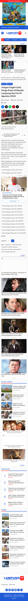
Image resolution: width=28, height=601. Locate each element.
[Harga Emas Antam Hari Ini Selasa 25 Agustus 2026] (6, 397)
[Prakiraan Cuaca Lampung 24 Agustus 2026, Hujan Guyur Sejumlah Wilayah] (5, 564)
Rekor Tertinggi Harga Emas (8, 251)
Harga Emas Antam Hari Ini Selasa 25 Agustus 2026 (18, 396)
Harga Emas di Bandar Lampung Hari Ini (11, 249)
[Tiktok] (21, 590)
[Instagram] (9, 590)
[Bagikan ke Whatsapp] (10, 106)
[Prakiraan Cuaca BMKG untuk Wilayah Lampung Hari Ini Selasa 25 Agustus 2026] (6, 406)
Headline (7, 39)
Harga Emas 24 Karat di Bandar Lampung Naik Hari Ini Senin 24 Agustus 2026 (17, 540)
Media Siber (12, 584)
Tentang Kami (4, 584)
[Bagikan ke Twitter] (6, 106)
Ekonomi (4, 84)
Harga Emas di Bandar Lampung (9, 247)
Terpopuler (15, 39)
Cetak (4, 102)
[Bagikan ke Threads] (17, 106)
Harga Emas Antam (17, 244)
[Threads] (12, 590)
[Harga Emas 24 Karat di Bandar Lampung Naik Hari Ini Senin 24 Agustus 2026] (6, 415)
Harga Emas (8, 244)
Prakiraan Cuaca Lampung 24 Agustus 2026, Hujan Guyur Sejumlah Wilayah (16, 489)
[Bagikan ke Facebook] (2, 106)
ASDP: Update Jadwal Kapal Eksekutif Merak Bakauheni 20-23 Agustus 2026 (16, 497)
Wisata (21, 39)
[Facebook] (6, 590)
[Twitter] (18, 590)
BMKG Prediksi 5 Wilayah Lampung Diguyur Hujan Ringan (15, 504)
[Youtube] (15, 590)
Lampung (10, 84)
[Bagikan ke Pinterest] (13, 106)
